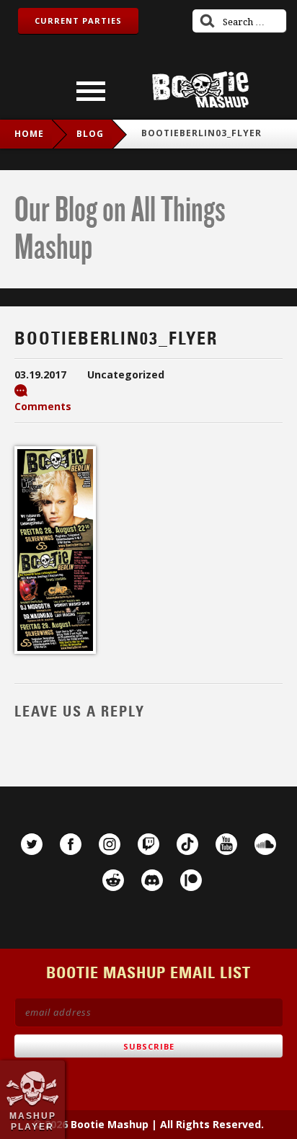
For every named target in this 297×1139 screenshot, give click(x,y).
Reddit (113, 880)
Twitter (32, 844)
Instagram (109, 844)
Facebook (70, 844)
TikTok (187, 844)
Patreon (191, 880)
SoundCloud (265, 844)
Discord (152, 880)
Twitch (148, 844)
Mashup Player (32, 1121)
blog (90, 134)
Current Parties (78, 20)
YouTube (226, 844)
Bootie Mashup (200, 90)
